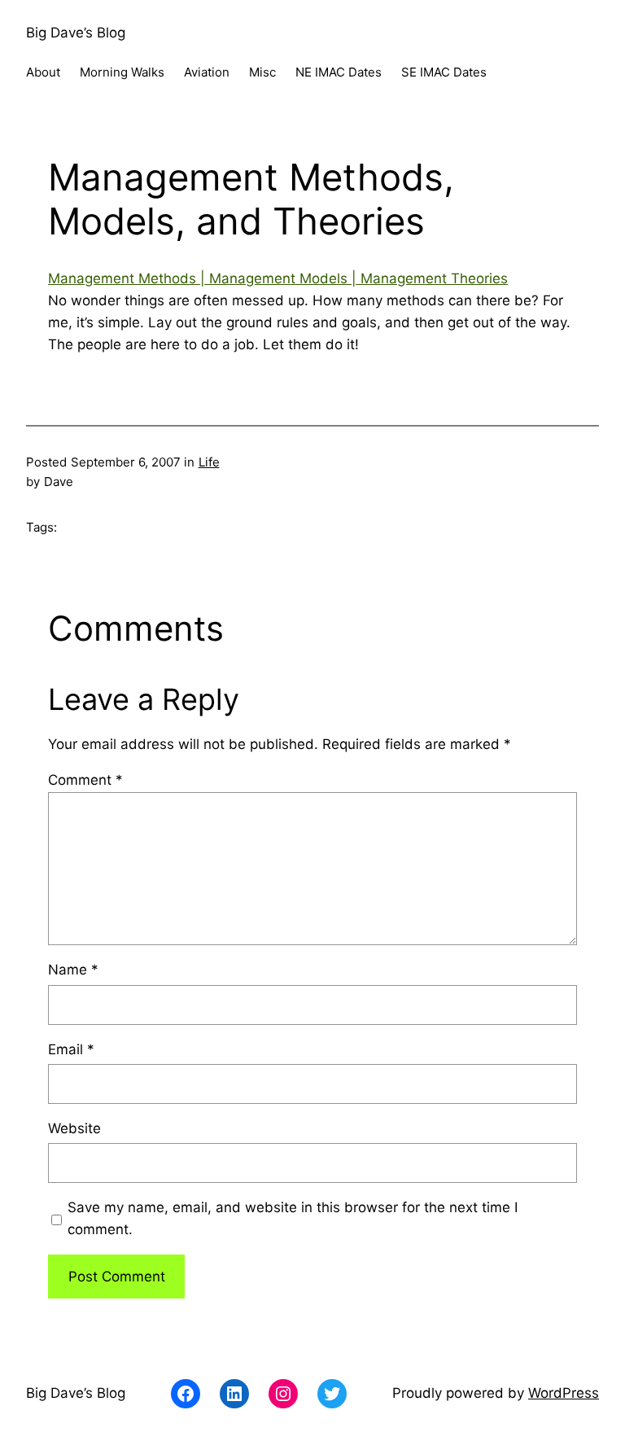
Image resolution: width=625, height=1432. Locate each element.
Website (74, 1128)
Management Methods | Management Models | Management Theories (278, 278)
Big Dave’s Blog (75, 32)
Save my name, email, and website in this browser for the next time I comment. (293, 1218)
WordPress (563, 1393)
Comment (85, 780)
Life (209, 462)
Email (71, 1049)
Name (73, 969)
